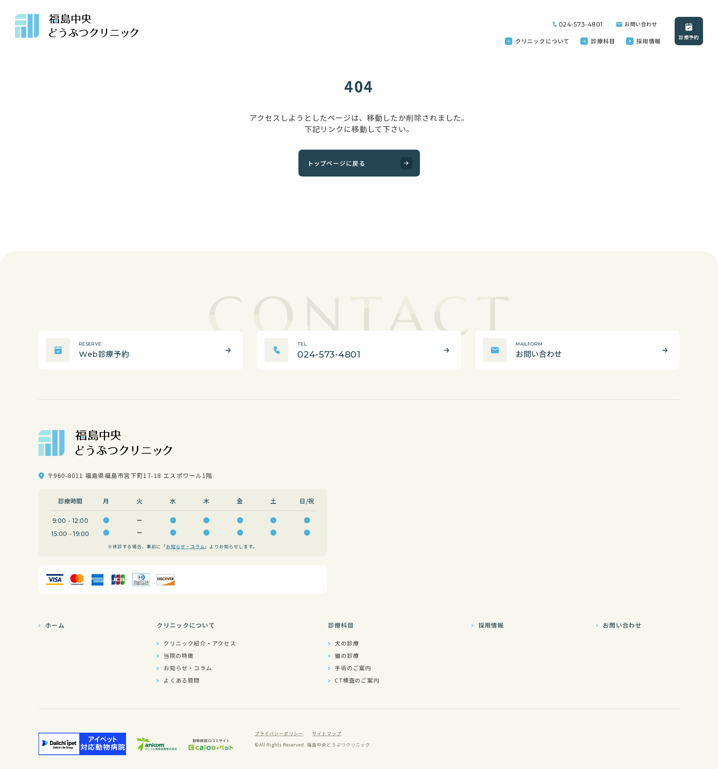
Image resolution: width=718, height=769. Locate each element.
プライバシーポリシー (279, 733)
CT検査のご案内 (357, 680)
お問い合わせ (641, 24)
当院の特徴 (178, 655)
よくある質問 (181, 680)
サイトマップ (326, 733)
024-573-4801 (581, 24)
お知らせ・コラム (185, 546)
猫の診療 (347, 655)
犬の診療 (347, 643)
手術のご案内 (353, 668)
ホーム (55, 625)
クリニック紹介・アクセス (199, 643)
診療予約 (689, 37)
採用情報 (648, 41)
